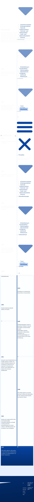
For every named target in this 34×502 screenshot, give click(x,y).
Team (22, 106)
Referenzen (23, 76)
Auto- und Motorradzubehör (24, 35)
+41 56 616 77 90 (30, 487)
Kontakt (19, 111)
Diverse (22, 37)
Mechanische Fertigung (23, 72)
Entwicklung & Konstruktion (24, 67)
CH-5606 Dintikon (29, 485)
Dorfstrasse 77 (30, 483)
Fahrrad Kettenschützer (24, 28)
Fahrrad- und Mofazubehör (23, 31)
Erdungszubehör (25, 26)
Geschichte (23, 109)
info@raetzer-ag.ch (30, 489)
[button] (15, 136)
